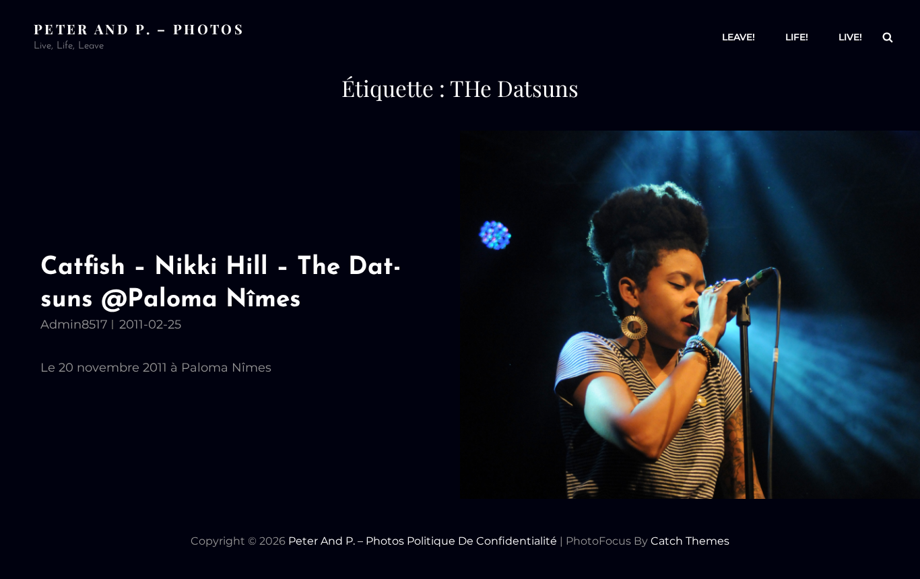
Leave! (738, 37)
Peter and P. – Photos (139, 29)
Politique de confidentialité (482, 541)
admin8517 (74, 324)
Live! (850, 37)
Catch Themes (690, 541)
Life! (796, 37)
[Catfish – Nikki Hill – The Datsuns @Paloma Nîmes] (690, 315)
